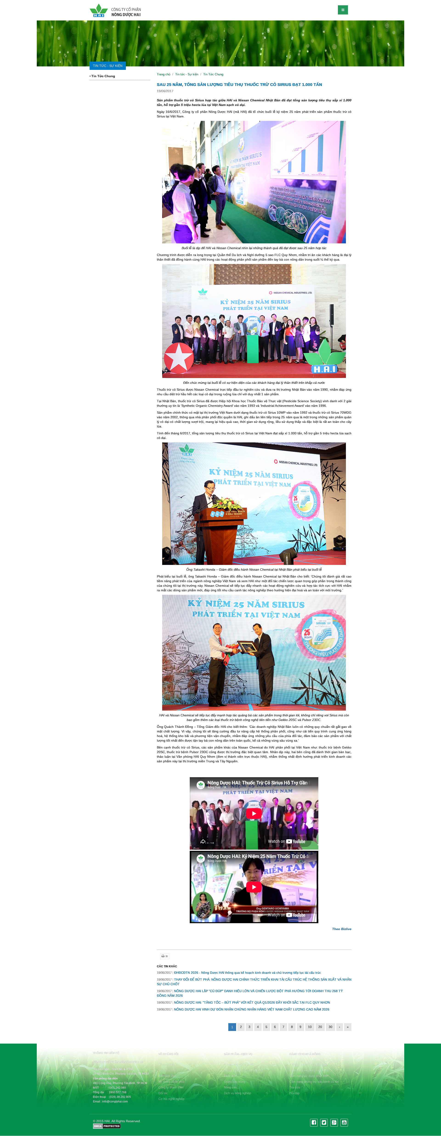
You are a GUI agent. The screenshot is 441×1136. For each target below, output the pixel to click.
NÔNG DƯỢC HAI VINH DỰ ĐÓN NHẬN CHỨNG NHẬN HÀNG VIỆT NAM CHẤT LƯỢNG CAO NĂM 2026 (243, 1009)
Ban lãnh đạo (167, 1076)
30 (330, 1027)
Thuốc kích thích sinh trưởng (243, 1070)
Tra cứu (294, 1087)
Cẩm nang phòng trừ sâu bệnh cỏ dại (314, 1081)
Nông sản (230, 1087)
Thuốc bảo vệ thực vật (239, 1064)
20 (320, 1027)
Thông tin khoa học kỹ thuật (308, 1064)
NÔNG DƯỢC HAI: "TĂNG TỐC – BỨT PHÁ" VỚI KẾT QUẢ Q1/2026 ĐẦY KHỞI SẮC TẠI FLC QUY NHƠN (243, 1002)
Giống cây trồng (234, 1081)
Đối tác (163, 1093)
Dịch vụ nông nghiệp (237, 1093)
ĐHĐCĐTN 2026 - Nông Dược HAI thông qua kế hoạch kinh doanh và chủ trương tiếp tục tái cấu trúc (239, 972)
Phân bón (230, 1076)
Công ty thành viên (171, 1087)
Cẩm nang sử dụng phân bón (308, 1076)
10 (310, 1027)
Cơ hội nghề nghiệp (171, 1099)
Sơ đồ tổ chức (168, 1070)
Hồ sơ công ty (168, 1064)
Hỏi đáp (294, 1093)
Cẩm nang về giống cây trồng (308, 1070)
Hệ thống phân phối (171, 1081)
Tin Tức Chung (102, 76)
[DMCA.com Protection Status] (107, 1126)
